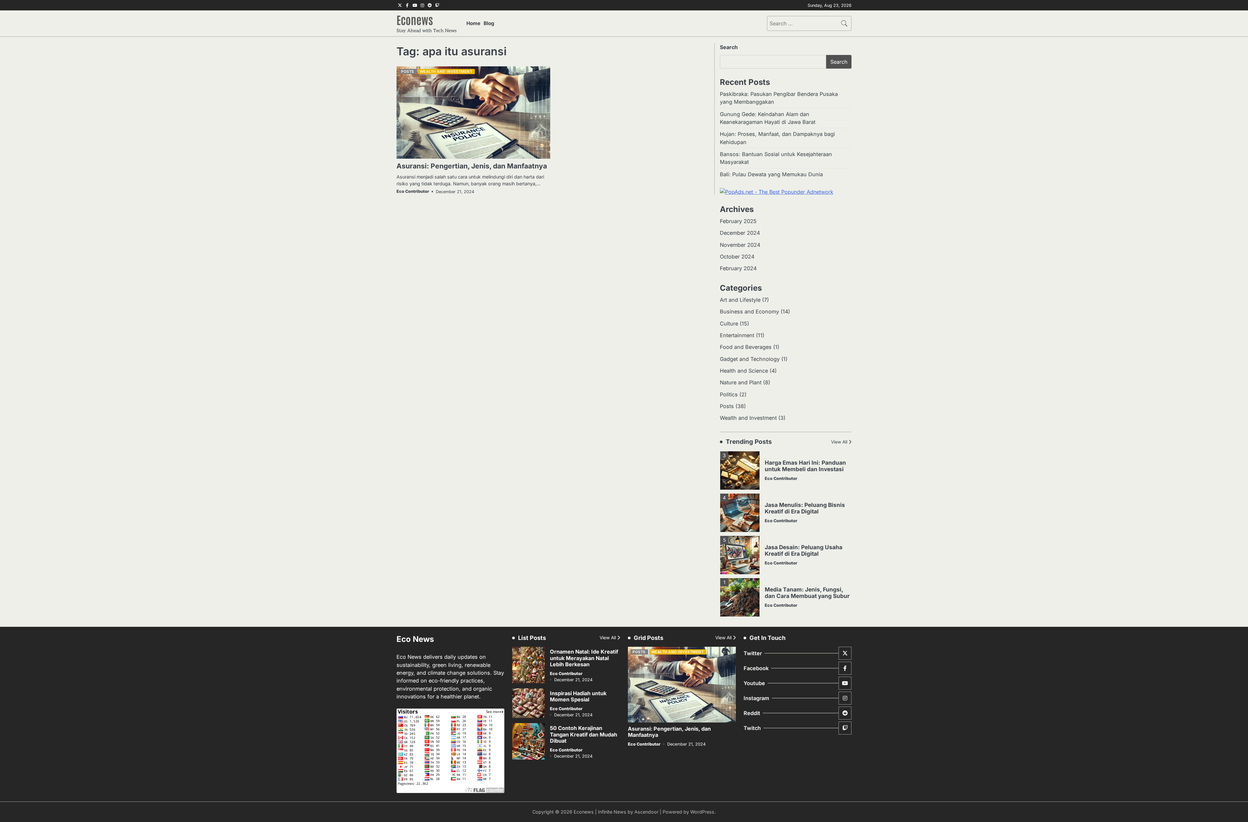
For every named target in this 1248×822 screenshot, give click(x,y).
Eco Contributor (412, 191)
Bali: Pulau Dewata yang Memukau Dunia (771, 174)
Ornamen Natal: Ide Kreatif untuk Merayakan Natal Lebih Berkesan (584, 658)
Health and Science (744, 370)
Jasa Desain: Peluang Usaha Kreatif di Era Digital (803, 550)
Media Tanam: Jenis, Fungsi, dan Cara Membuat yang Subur (807, 593)
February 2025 (738, 221)
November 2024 (740, 245)
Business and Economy (749, 311)
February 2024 (738, 268)
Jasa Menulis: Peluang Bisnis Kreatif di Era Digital (805, 508)
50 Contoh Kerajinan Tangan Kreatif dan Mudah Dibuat (583, 734)
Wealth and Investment (446, 71)
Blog (489, 23)
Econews (414, 19)
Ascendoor (646, 812)
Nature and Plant (740, 382)
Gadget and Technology (750, 359)
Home (473, 23)
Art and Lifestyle (740, 300)
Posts (407, 71)
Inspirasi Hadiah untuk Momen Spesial (578, 696)
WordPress (702, 812)
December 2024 (740, 233)
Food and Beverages (746, 347)
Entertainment (737, 335)
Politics (729, 394)
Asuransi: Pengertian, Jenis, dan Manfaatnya (471, 166)
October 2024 (737, 256)
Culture (729, 323)
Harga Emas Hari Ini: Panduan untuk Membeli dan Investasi (805, 466)
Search (729, 47)
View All (839, 441)
